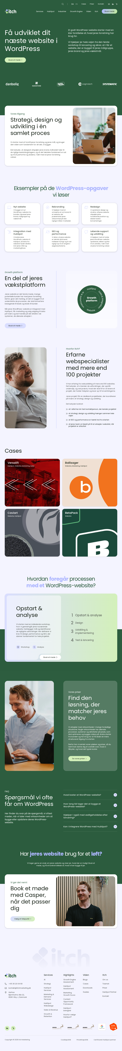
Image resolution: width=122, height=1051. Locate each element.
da (72, 4)
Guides (86, 992)
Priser (92, 4)
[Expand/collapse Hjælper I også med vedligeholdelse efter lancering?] (115, 816)
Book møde (109, 11)
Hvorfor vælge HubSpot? (69, 1015)
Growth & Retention (48, 1015)
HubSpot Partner (109, 992)
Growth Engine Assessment (69, 980)
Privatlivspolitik (82, 1040)
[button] (63, 4)
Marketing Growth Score (69, 993)
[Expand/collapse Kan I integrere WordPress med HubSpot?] (115, 827)
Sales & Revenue (51, 1010)
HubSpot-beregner (67, 1009)
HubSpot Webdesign (48, 1004)
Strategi (47, 984)
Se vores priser (78, 758)
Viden (88, 11)
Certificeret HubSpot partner (105, 1040)
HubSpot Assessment (68, 987)
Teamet (105, 984)
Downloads (87, 988)
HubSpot (50, 11)
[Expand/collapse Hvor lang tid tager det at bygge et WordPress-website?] (115, 805)
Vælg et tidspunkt (21, 919)
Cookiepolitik (66, 1040)
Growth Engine (76, 11)
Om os (105, 979)
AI (44, 979)
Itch (96, 11)
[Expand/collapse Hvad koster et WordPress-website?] (115, 795)
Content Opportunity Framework (68, 1001)
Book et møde (14, 60)
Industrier (62, 11)
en (77, 4)
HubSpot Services (47, 989)
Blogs (85, 979)
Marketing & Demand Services (49, 996)
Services (39, 11)
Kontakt (101, 4)
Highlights (68, 974)
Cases (83, 4)
